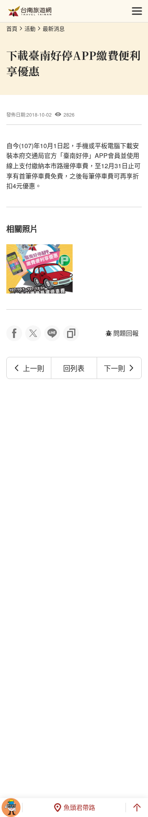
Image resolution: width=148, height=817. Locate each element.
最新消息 (54, 28)
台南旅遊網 (29, 11)
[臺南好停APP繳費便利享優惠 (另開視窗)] (39, 269)
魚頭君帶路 (79, 807)
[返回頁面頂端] (137, 807)
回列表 (73, 368)
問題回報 (126, 333)
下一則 (114, 368)
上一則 (33, 368)
